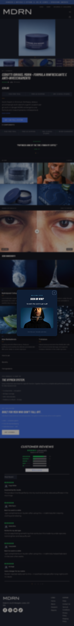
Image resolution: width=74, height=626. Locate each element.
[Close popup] (54, 292)
